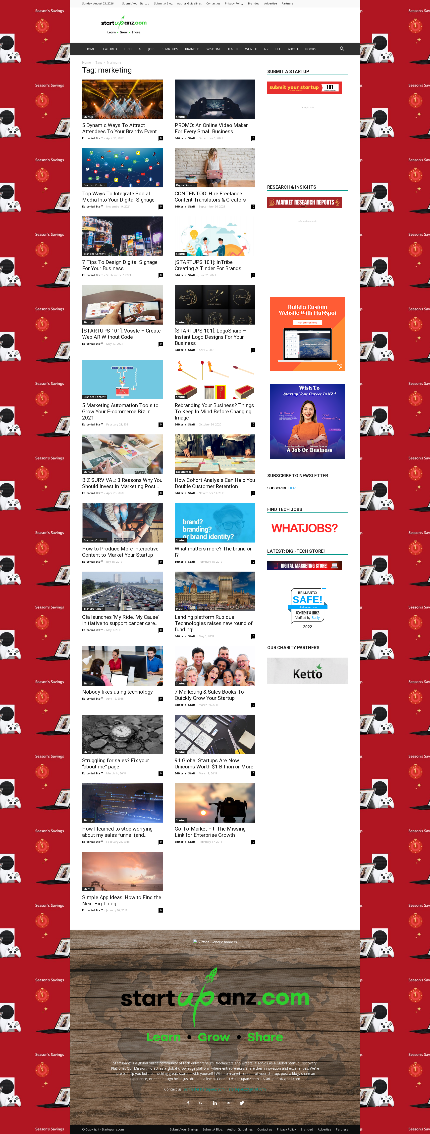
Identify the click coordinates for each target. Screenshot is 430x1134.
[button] (342, 49)
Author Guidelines (189, 3)
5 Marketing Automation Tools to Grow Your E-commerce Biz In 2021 (120, 411)
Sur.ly (316, 618)
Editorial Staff (92, 138)
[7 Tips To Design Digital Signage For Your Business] (122, 236)
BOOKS (310, 49)
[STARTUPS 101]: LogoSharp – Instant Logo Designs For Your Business (210, 337)
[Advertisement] (257, 25)
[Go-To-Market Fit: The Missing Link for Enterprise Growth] (215, 803)
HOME (90, 49)
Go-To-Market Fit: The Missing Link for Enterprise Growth (210, 832)
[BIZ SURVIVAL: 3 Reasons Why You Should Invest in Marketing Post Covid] (122, 454)
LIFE (278, 49)
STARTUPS (170, 49)
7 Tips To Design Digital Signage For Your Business (120, 265)
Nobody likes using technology (117, 692)
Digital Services (186, 185)
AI (140, 49)
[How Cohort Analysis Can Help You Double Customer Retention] (215, 454)
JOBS (152, 49)
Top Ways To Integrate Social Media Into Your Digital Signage (118, 197)
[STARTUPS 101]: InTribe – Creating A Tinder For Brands (208, 265)
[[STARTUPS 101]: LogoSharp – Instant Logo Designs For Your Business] (215, 305)
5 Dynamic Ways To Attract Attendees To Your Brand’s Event (120, 128)
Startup (88, 117)
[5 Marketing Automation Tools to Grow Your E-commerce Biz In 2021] (122, 379)
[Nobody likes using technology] (122, 666)
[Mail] (228, 1103)
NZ (266, 49)
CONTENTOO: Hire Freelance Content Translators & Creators (210, 197)
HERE (293, 488)
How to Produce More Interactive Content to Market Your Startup (120, 552)
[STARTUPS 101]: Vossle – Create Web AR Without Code (121, 334)
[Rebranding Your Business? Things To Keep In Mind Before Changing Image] (215, 379)
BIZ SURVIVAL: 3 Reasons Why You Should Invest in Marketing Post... (122, 483)
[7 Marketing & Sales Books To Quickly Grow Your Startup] (215, 666)
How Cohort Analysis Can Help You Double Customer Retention (215, 483)
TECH (128, 49)
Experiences (183, 471)
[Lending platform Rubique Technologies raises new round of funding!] (215, 591)
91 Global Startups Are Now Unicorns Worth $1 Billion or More (214, 763)
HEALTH (232, 49)
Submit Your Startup (135, 3)
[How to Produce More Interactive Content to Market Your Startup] (122, 523)
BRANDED (192, 49)
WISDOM (213, 49)
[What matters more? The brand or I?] (215, 523)
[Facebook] (188, 1103)
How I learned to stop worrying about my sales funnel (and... (117, 832)
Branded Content (95, 185)
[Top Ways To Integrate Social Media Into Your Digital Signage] (122, 168)
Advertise (270, 3)
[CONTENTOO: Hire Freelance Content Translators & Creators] (215, 168)
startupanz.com (308, 607)
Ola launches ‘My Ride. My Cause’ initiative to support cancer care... (120, 620)
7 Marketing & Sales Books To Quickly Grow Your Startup (209, 695)
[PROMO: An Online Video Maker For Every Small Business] (215, 99)
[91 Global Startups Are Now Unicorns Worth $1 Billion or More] (215, 734)
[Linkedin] (215, 1103)
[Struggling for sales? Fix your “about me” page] (122, 734)
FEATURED (109, 49)
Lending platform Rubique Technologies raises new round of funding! (214, 623)
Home (86, 62)
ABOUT (293, 49)
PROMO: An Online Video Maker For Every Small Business (211, 128)
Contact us (213, 3)
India (179, 608)
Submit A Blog (163, 3)
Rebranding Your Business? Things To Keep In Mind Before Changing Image (214, 411)
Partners (287, 3)
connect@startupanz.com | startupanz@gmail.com (224, 1089)
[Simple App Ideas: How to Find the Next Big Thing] (122, 871)
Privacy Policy (234, 3)
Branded (254, 3)
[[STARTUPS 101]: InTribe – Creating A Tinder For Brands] (215, 236)
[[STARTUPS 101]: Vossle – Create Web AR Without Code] (122, 305)
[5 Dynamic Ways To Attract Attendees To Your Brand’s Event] (122, 99)
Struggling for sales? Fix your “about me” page (115, 763)
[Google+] (202, 1103)
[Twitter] (242, 1103)
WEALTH (251, 49)
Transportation (93, 608)
